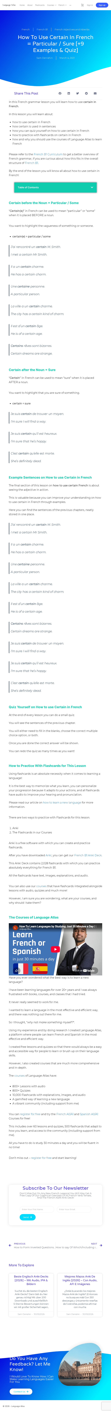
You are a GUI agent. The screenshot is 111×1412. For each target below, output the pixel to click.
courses (41, 886)
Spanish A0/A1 (89, 1114)
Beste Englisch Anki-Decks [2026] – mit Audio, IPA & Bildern (31, 1280)
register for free (30, 1114)
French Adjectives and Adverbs (72, 29)
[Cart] (82, 5)
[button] (60, 93)
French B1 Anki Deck (88, 855)
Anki (49, 855)
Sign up (102, 5)
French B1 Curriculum (48, 154)
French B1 (42, 29)
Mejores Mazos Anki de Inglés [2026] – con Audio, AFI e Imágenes (80, 1280)
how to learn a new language (62, 802)
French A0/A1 (65, 1114)
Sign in (90, 5)
